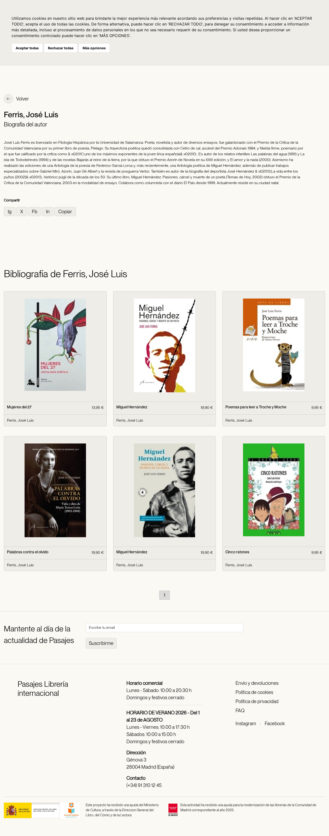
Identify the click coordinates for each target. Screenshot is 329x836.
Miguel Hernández (131, 407)
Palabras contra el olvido (27, 552)
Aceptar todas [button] (27, 48)
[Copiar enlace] (65, 211)
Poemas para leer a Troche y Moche (255, 407)
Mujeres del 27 (19, 407)
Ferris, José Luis (20, 420)
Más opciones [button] (94, 48)
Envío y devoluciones (257, 683)
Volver (22, 99)
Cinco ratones (237, 552)
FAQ (240, 710)
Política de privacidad (257, 701)
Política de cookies (254, 692)
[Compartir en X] (22, 211)
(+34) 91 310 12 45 (144, 785)
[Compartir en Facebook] (35, 211)
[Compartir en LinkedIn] (48, 211)
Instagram (246, 723)
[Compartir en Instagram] (10, 211)
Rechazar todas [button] (60, 48)
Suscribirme (101, 643)
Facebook (275, 723)
